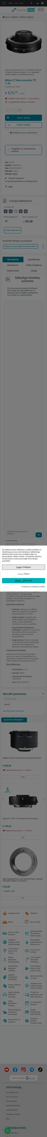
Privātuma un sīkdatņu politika (33, 587)
